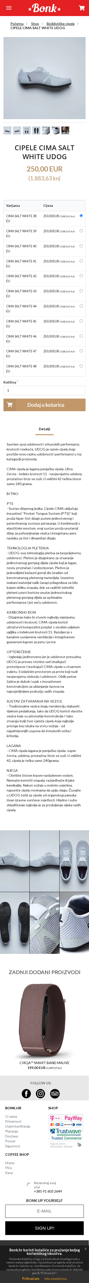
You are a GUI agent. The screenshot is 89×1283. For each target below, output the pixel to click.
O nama (11, 1116)
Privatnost (13, 1121)
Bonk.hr (13, 1108)
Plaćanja (11, 1131)
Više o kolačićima (55, 1279)
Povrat (10, 1141)
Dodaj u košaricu (45, 405)
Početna (16, 23)
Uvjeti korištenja (17, 1126)
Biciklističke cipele (61, 23)
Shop (35, 23)
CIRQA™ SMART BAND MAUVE (44, 1063)
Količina (9, 382)
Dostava (11, 1136)
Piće (8, 1168)
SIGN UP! (44, 1228)
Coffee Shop (17, 1154)
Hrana (9, 1163)
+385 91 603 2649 (48, 1191)
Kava (9, 1173)
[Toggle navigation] (8, 8)
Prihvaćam (30, 1278)
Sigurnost (12, 1146)
